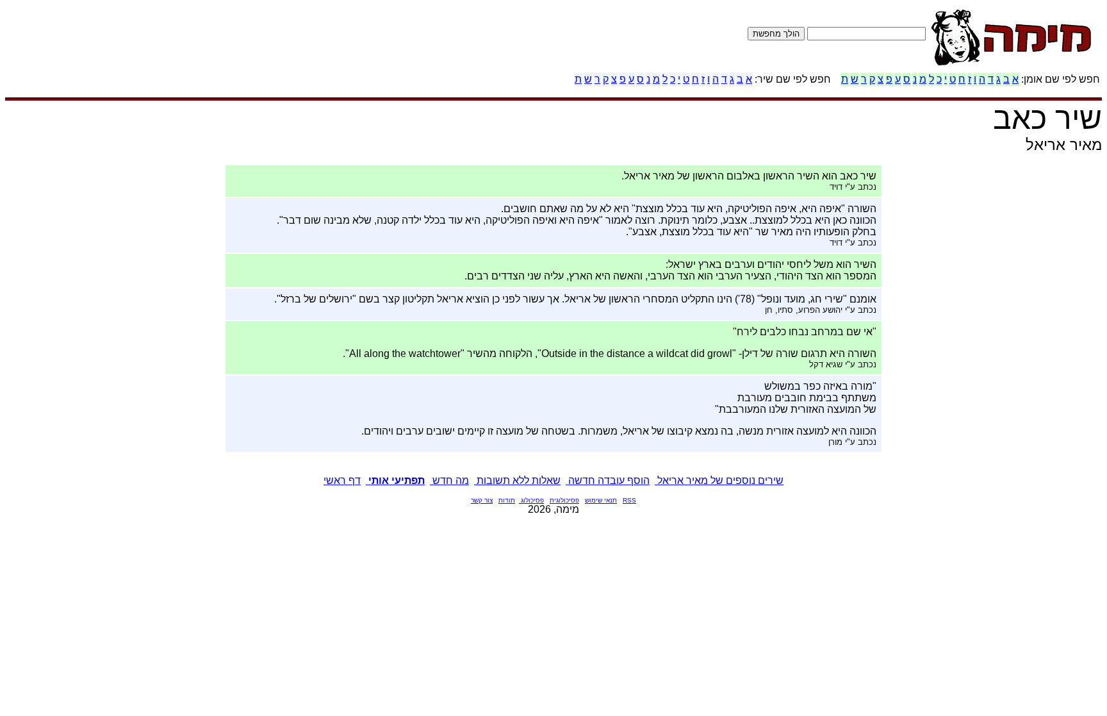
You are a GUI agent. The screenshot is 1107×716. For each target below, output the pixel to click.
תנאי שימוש (601, 500)
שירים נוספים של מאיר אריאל (719, 480)
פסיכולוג (531, 500)
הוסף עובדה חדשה (608, 480)
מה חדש (449, 480)
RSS (629, 500)
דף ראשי (342, 480)
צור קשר (482, 500)
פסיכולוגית (564, 500)
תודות (506, 500)
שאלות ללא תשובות (517, 480)
